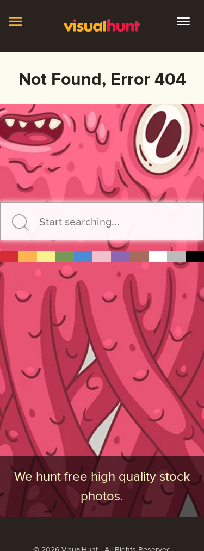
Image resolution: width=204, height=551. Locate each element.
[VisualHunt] (102, 24)
